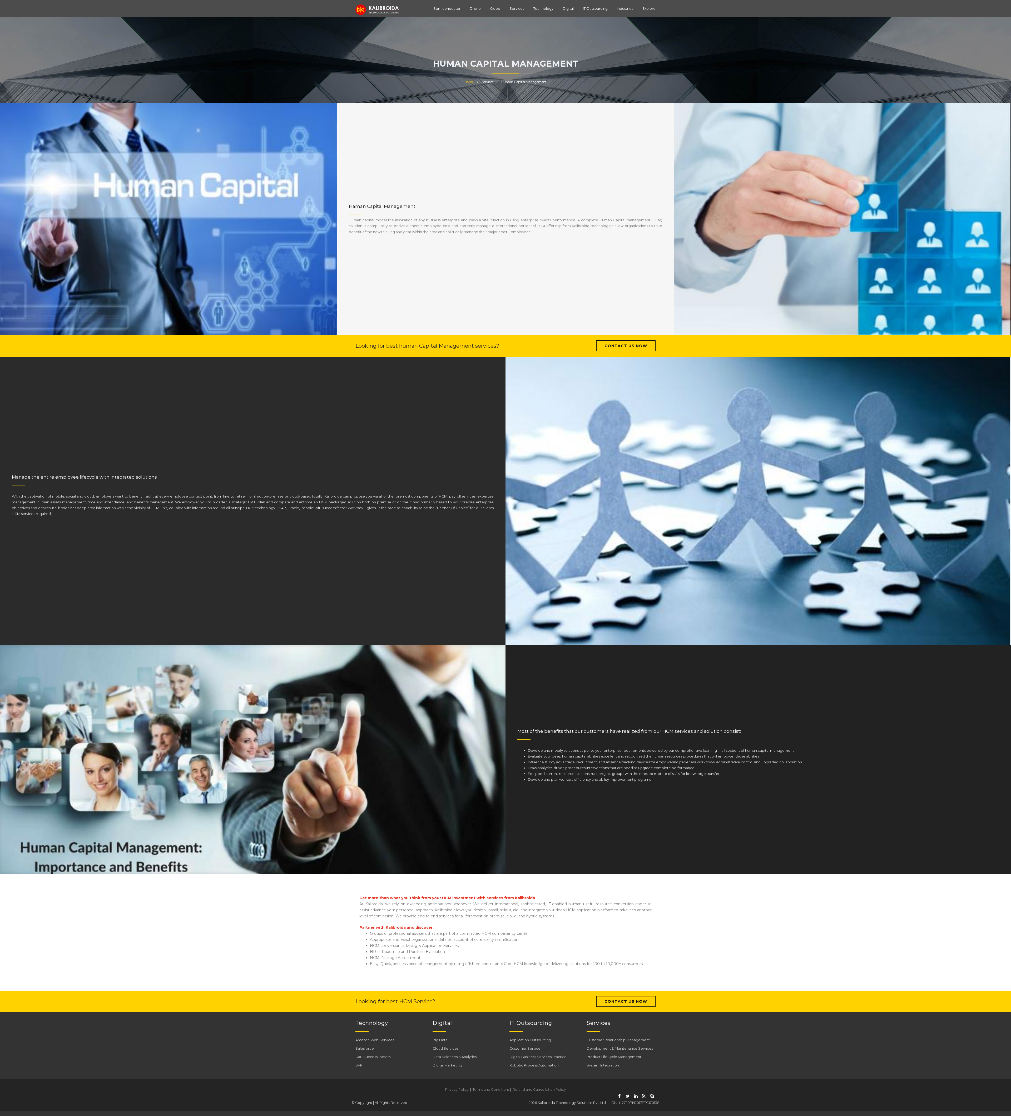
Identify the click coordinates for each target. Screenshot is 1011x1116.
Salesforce (364, 1048)
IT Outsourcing (595, 8)
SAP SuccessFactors (372, 1057)
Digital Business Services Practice (538, 1057)
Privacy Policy (457, 1089)
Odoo (495, 8)
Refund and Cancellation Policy (539, 1089)
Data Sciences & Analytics (455, 1057)
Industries (625, 8)
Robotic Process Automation (534, 1065)
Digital (568, 8)
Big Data (440, 1040)
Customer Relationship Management (618, 1040)
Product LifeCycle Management (614, 1057)
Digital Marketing (447, 1065)
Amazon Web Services (374, 1040)
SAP (359, 1065)
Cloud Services (445, 1048)
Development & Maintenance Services (620, 1048)
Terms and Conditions (491, 1089)
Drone (475, 8)
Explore (649, 8)
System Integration (603, 1065)
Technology (543, 8)
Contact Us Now (625, 345)
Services (516, 8)
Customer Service (525, 1048)
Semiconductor (446, 8)
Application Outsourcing (530, 1040)
